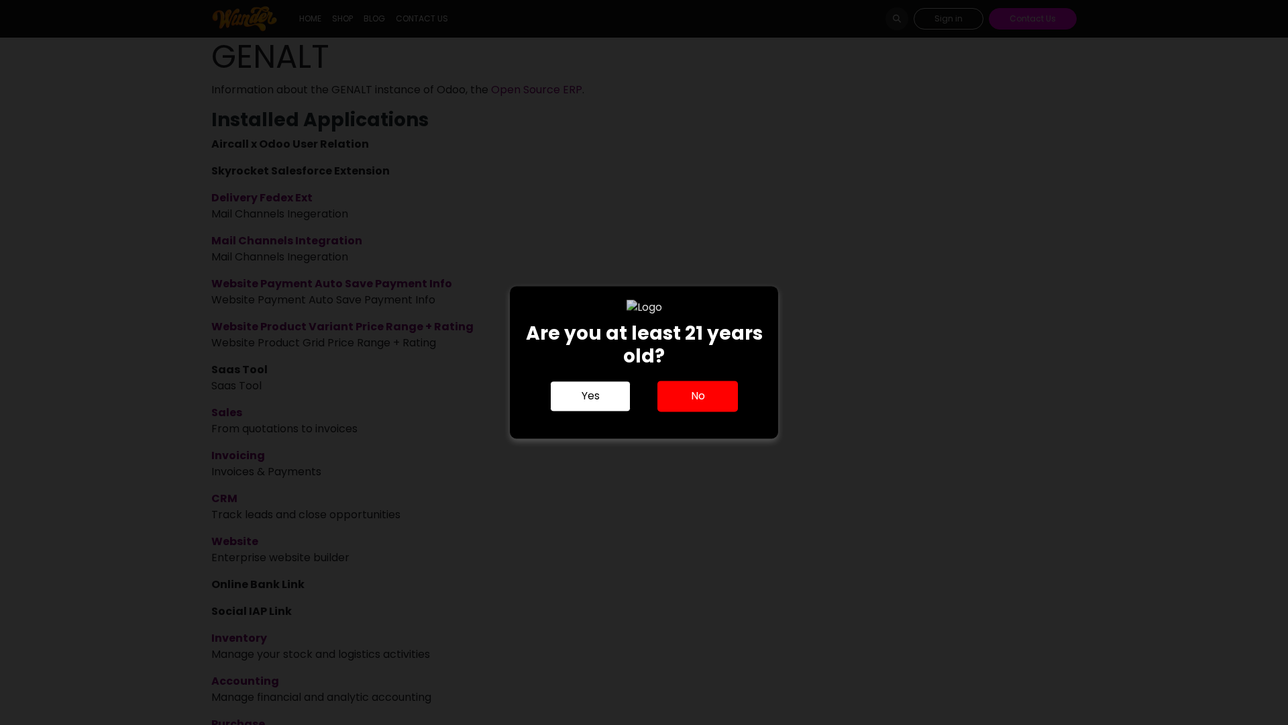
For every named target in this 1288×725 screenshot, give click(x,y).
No (698, 396)
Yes (591, 396)
